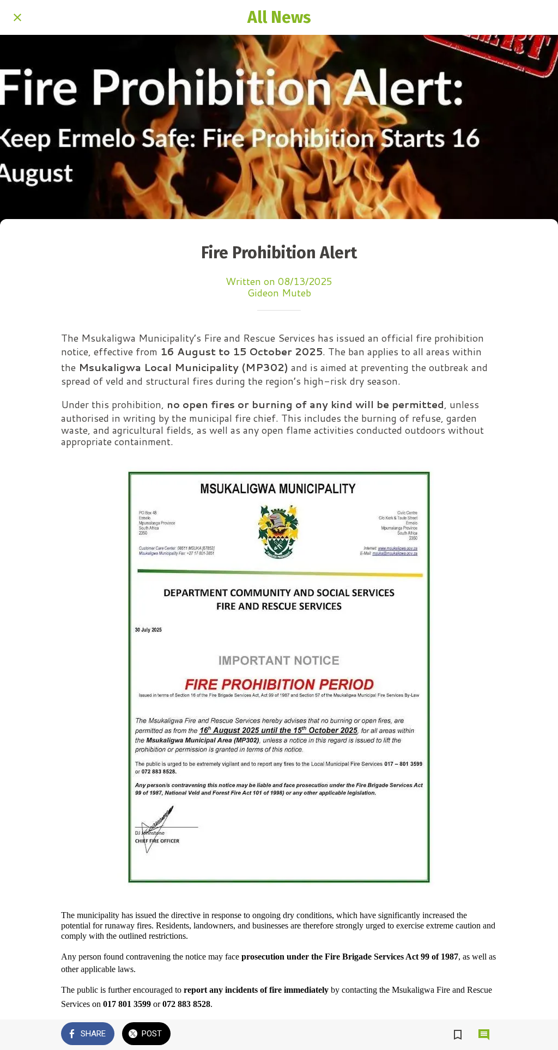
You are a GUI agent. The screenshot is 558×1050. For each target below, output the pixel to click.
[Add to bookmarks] (458, 1035)
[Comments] (484, 1035)
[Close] (17, 17)
